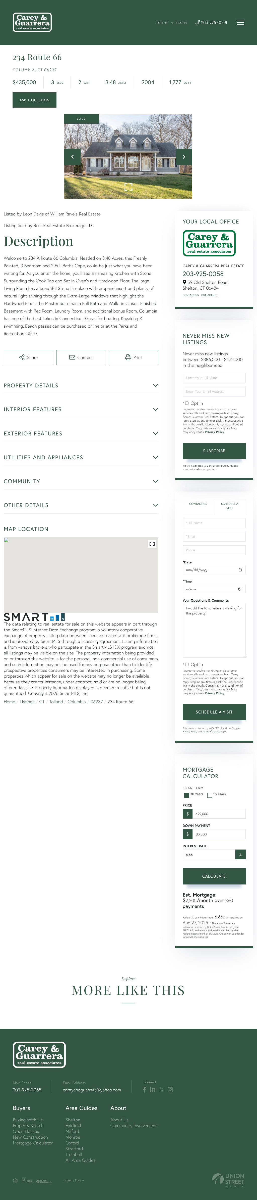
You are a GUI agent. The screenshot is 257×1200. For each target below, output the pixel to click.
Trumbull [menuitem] (74, 1154)
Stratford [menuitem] (74, 1148)
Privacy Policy (214, 432)
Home (9, 701)
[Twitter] (161, 1089)
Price (187, 805)
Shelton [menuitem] (73, 1120)
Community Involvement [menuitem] (133, 1125)
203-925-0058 (213, 23)
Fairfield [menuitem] (73, 1125)
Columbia (77, 701)
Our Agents (209, 295)
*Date (187, 562)
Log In (181, 23)
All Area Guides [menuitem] (80, 1160)
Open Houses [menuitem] (26, 1131)
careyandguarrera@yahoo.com (92, 1090)
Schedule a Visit (229, 506)
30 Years (196, 793)
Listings (27, 701)
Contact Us (191, 295)
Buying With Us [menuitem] (28, 1120)
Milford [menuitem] (72, 1131)
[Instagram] (170, 1089)
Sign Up (162, 23)
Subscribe (214, 450)
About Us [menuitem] (119, 1120)
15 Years (219, 793)
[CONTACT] (34, 100)
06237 (97, 701)
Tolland (56, 701)
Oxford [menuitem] (72, 1143)
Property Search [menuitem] (28, 1125)
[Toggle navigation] (240, 22)
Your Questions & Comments (206, 600)
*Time (187, 581)
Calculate (214, 876)
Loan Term (193, 787)
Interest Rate (195, 846)
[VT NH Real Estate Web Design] (228, 1180)
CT (42, 701)
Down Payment (196, 825)
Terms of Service (211, 731)
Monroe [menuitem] (73, 1137)
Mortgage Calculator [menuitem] (33, 1143)
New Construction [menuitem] (30, 1137)
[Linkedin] (152, 1089)
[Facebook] (144, 1089)
